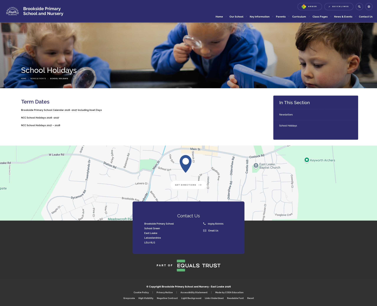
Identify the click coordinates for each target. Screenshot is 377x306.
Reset (250, 298)
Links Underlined (214, 298)
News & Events (343, 16)
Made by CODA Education (230, 292)
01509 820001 (215, 223)
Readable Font (235, 298)
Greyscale (129, 298)
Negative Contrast (167, 298)
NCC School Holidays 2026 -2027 (40, 118)
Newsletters (286, 114)
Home (219, 16)
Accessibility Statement (194, 292)
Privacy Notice (165, 292)
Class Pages (320, 16)
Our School (236, 16)
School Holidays (288, 125)
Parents (281, 16)
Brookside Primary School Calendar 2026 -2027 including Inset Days (61, 110)
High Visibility (145, 298)
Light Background (191, 298)
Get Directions (190, 186)
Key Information (259, 16)
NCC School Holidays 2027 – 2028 (40, 126)
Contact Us (366, 16)
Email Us (213, 230)
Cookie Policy (141, 292)
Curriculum (299, 16)
